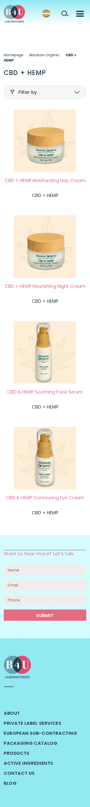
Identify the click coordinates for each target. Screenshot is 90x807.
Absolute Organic (44, 55)
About (12, 713)
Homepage (13, 55)
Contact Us (19, 773)
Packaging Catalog (30, 743)
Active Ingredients (28, 763)
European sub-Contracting (40, 733)
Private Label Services (32, 723)
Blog (10, 783)
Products (17, 753)
